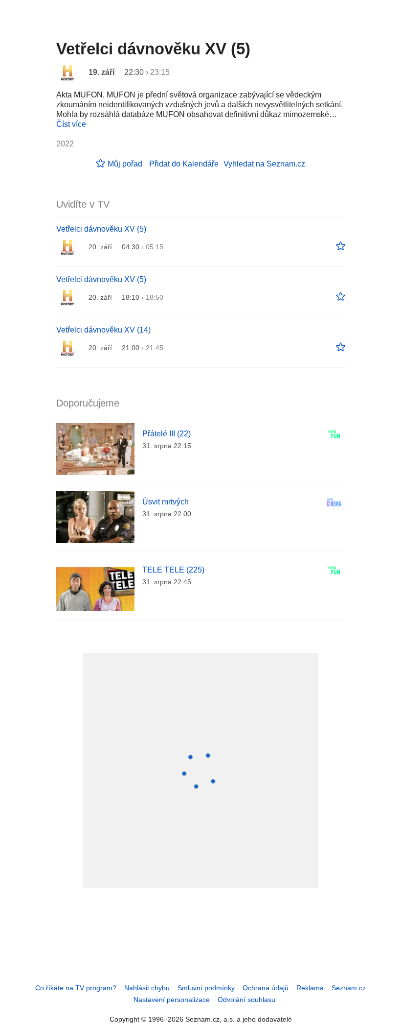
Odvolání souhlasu (246, 999)
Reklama (310, 988)
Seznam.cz (349, 988)
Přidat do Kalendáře (184, 164)
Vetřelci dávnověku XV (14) (103, 330)
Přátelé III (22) (166, 434)
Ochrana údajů (266, 988)
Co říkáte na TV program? (75, 988)
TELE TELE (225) (173, 570)
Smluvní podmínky (206, 988)
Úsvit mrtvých (165, 502)
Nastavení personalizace (172, 999)
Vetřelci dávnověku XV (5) (101, 229)
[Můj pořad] (340, 246)
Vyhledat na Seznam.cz (264, 164)
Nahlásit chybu (147, 988)
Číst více (71, 124)
